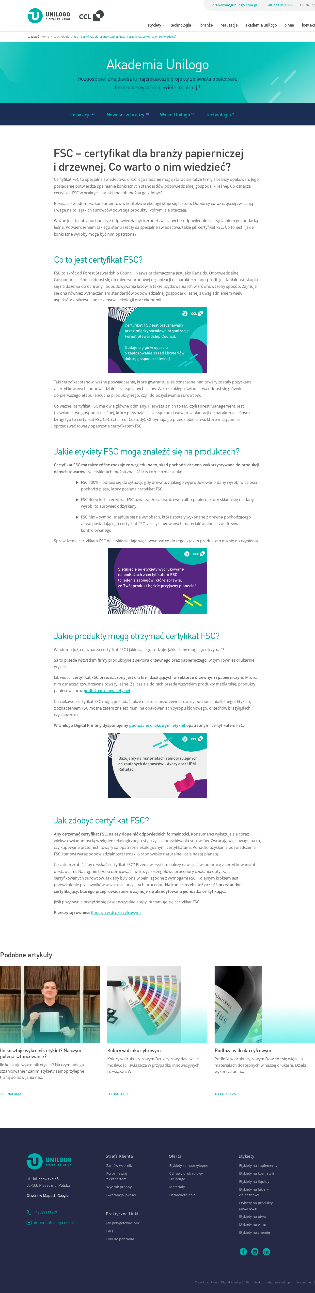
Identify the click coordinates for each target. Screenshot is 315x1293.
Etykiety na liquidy (254, 1181)
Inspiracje (80, 114)
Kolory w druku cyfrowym (134, 1050)
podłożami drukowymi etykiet (157, 725)
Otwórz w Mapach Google (48, 1195)
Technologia (181, 24)
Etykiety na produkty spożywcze (256, 1206)
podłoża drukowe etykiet (107, 690)
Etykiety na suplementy (258, 1165)
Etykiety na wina (252, 1224)
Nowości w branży (125, 114)
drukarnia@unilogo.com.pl (234, 5)
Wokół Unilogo (175, 114)
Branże (206, 24)
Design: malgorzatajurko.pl (272, 1282)
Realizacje (228, 24)
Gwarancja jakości (121, 1195)
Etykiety (154, 24)
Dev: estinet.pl (305, 1282)
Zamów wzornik (119, 1165)
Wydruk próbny (119, 1187)
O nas (289, 24)
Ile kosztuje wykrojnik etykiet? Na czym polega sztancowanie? (40, 1053)
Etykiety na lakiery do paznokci (254, 1192)
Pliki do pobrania (120, 1239)
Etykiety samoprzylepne (188, 1165)
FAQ (109, 1231)
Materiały (177, 1187)
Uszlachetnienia (182, 1195)
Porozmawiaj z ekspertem (116, 1176)
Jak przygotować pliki (123, 1223)
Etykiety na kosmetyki (256, 1173)
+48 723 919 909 (279, 5)
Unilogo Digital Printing (225, 1282)
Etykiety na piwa (252, 1216)
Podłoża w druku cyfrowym (116, 912)
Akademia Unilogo (261, 24)
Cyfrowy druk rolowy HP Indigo (186, 1176)
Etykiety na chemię (254, 1232)
